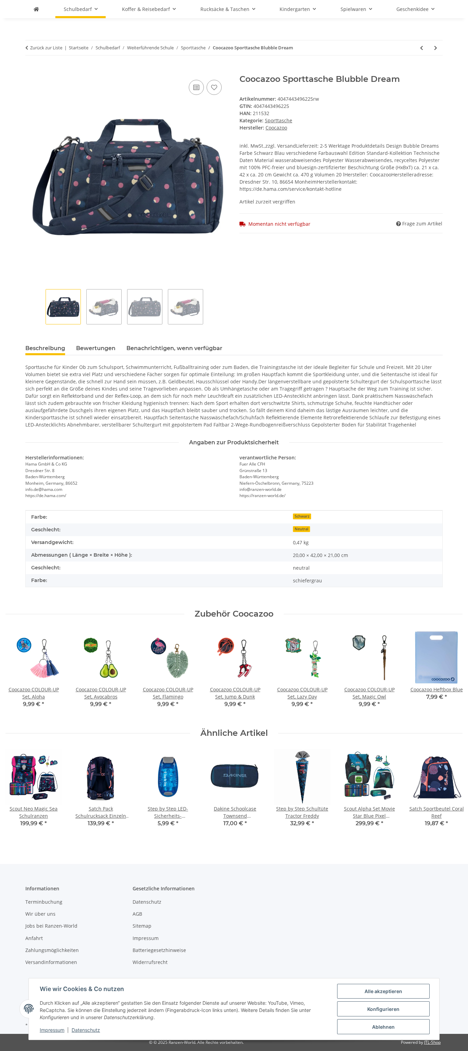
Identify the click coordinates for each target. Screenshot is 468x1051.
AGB (137, 914)
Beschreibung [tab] (45, 348)
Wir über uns (40, 914)
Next (451, 673)
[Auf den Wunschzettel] (214, 87)
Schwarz (302, 516)
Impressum (52, 1030)
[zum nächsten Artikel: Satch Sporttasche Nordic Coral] (436, 47)
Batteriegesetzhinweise (159, 950)
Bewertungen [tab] (95, 348)
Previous (17, 673)
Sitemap (142, 926)
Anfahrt (34, 938)
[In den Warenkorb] (30, 70)
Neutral (301, 529)
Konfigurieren (383, 1009)
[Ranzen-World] (36, 9)
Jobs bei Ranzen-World (51, 926)
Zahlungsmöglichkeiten (52, 950)
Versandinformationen (51, 962)
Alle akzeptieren (383, 991)
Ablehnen (383, 1027)
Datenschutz (86, 1030)
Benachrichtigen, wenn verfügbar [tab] (174, 348)
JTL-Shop (432, 1042)
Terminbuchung (43, 902)
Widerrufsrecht (150, 962)
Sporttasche (278, 120)
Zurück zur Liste (46, 48)
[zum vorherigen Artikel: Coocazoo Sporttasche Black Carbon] (422, 47)
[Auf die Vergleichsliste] (196, 87)
